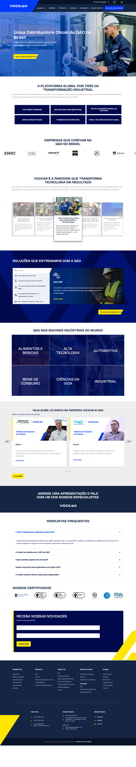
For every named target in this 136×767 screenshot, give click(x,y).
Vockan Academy (107, 685)
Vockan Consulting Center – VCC (44, 679)
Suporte (82, 677)
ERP (59, 673)
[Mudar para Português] (122, 2)
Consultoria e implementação (43, 685)
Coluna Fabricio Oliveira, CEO (88, 689)
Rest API (37, 677)
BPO (36, 674)
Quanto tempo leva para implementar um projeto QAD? (38, 567)
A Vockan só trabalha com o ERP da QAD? (33, 552)
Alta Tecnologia (17, 685)
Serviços (52, 8)
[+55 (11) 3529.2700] (94, 2)
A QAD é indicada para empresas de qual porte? (35, 532)
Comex (60, 690)
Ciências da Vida (17, 682)
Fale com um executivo (114, 8)
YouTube (99, 724)
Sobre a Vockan (107, 674)
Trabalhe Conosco (108, 682)
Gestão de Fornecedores (64, 681)
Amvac (18, 445)
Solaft (76, 445)
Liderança (105, 677)
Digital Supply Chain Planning (66, 679)
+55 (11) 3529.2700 (101, 2)
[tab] (31, 270)
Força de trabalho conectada (66, 684)
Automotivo (16, 674)
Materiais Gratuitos (85, 692)
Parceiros (105, 688)
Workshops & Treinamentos (88, 679)
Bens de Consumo (18, 679)
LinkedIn (99, 720)
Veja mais (18, 476)
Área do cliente (96, 8)
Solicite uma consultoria (87, 674)
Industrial (15, 688)
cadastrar (23, 644)
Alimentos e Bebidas (18, 677)
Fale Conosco (106, 679)
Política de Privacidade (83, 742)
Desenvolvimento (40, 682)
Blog (81, 686)
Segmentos (41, 8)
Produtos (62, 8)
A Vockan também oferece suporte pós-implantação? (37, 575)
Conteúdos (83, 8)
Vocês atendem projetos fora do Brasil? (32, 560)
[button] (114, 2)
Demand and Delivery (63, 676)
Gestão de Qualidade (63, 687)
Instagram (100, 717)
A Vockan (73, 8)
